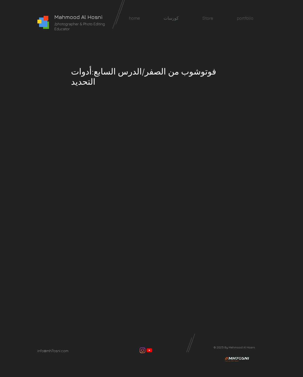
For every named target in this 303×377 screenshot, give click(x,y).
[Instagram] (142, 350)
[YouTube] (149, 350)
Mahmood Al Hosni (78, 17)
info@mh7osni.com (52, 351)
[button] (171, 18)
